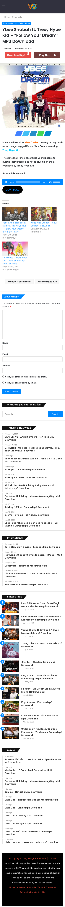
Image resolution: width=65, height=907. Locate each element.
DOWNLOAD (12, 189)
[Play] (6, 182)
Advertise (21, 887)
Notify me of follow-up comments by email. (26, 377)
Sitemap (52, 858)
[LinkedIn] (32, 133)
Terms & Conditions (46, 887)
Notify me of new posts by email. (21, 383)
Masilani (8, 48)
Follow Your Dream (20, 281)
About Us (31, 887)
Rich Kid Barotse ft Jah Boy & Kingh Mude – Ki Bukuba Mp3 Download (40, 605)
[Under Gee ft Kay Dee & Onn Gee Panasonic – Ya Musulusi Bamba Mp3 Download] (10, 733)
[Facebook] (18, 133)
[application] (32, 182)
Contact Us (39, 892)
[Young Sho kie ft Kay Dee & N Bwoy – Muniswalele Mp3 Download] (10, 634)
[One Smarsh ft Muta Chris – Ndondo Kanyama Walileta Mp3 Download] (10, 620)
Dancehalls (17, 17)
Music (27, 23)
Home (7, 17)
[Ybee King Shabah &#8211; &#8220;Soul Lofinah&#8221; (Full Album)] (44, 214)
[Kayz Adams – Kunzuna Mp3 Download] (10, 706)
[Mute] (50, 182)
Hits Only (19, 23)
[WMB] (32, 6)
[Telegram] (47, 133)
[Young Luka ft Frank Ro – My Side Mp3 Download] (10, 650)
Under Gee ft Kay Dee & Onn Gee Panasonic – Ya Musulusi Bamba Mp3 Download (41, 732)
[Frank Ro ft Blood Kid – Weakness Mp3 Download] (10, 719)
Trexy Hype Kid (48, 281)
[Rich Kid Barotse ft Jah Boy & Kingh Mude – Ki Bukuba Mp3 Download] (10, 607)
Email (5, 354)
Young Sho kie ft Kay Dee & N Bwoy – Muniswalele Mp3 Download (41, 631)
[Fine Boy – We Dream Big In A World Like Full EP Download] (10, 693)
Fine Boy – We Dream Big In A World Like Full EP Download (40, 690)
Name (5, 343)
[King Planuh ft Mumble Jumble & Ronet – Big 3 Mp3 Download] (10, 679)
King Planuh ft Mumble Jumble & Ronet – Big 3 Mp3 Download (39, 677)
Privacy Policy (26, 892)
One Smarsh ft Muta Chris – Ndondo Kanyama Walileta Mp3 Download (41, 618)
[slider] (57, 182)
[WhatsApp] (40, 133)
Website (6, 365)
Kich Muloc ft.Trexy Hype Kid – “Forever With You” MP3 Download (14, 260)
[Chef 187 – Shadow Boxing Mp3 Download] (10, 666)
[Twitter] (25, 133)
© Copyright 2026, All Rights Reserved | (28, 858)
